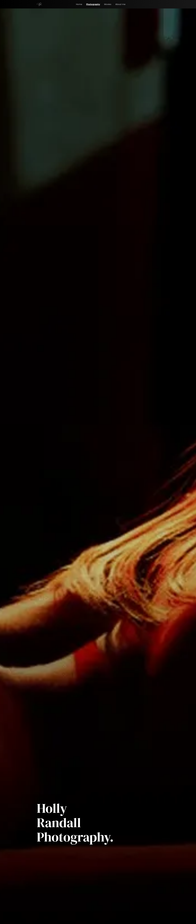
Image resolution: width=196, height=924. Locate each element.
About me (120, 4)
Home (79, 4)
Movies (107, 4)
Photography (93, 4)
